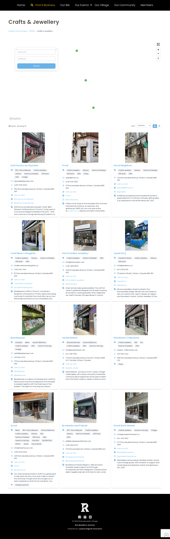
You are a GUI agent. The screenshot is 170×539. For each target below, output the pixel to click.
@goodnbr (121, 192)
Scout (14, 425)
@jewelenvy (122, 285)
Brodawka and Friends (74, 425)
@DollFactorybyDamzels (24, 203)
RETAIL (32, 31)
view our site (19, 195)
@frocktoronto (72, 199)
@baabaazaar (20, 375)
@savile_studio (72, 368)
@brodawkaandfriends (75, 461)
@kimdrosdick (71, 284)
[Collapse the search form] (16, 49)
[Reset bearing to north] (158, 59)
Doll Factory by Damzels (24, 165)
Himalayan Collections (126, 337)
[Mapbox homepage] (15, 118)
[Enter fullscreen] (158, 44)
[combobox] (36, 52)
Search (36, 66)
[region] (85, 81)
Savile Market (69, 337)
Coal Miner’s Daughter (23, 253)
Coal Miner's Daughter (23, 283)
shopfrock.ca (73, 211)
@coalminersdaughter (23, 287)
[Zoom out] (158, 53)
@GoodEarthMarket (125, 452)
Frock (65, 165)
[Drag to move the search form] (56, 49)
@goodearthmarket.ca (126, 456)
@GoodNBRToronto (125, 188)
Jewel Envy (120, 253)
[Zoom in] (158, 49)
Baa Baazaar (18, 337)
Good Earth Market (124, 425)
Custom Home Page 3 (17, 31)
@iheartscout (20, 470)
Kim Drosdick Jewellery (75, 253)
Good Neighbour (123, 165)
